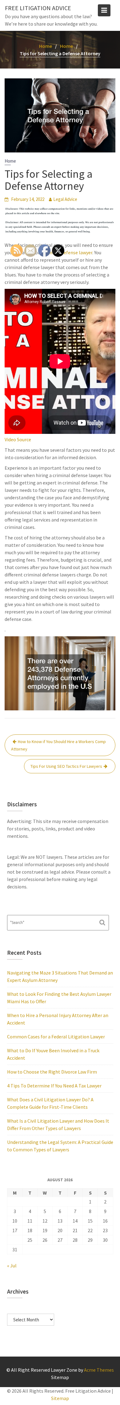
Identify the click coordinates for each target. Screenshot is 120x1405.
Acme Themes (99, 1370)
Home (10, 161)
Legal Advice (65, 199)
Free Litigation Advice (38, 8)
